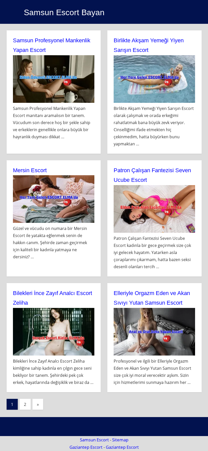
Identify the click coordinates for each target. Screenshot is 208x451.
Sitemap (120, 440)
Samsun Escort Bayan (64, 12)
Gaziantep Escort (86, 447)
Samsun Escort (94, 440)
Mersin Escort (30, 170)
